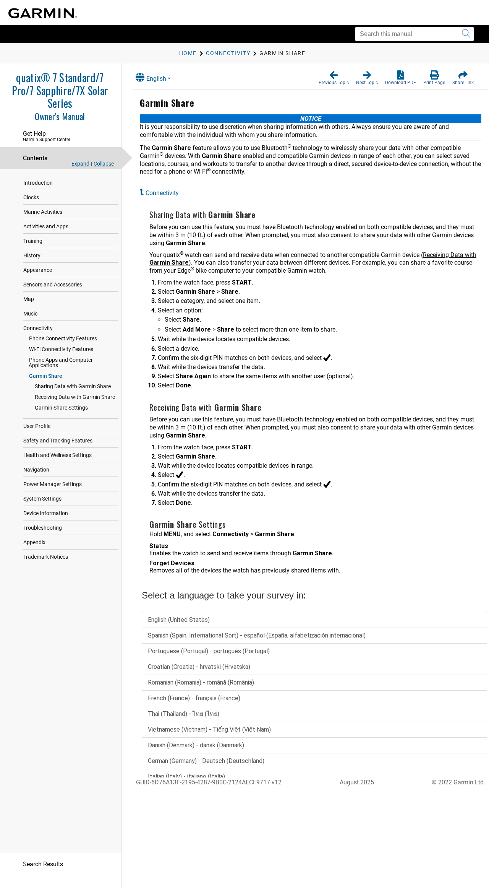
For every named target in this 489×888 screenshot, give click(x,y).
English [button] (156, 78)
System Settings (42, 499)
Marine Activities (42, 212)
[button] (334, 78)
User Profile (36, 426)
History (31, 255)
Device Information (45, 513)
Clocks (31, 197)
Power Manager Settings (52, 484)
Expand (80, 164)
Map (28, 299)
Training (32, 241)
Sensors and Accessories (52, 284)
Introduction (38, 183)
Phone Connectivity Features (63, 338)
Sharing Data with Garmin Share (73, 386)
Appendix (34, 542)
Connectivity (38, 328)
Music (30, 314)
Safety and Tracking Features (57, 440)
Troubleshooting (42, 528)
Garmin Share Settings (61, 408)
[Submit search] (466, 34)
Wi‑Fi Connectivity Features (61, 349)
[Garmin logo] (42, 13)
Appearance (37, 270)
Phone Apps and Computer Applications (61, 362)
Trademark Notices (45, 557)
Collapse (104, 164)
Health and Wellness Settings (57, 455)
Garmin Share (45, 376)
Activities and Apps (45, 226)
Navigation (36, 470)
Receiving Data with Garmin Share (75, 397)
